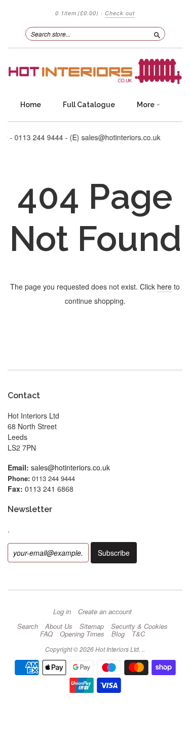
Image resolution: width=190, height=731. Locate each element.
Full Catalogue (89, 105)
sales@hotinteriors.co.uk (70, 467)
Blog (118, 634)
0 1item (77, 13)
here (164, 286)
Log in (62, 611)
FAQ (46, 634)
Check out (120, 13)
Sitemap (92, 626)
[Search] (157, 33)
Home (30, 105)
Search (27, 626)
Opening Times (82, 634)
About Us (58, 626)
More (146, 105)
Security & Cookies (139, 626)
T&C (138, 634)
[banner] (95, 71)
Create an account (105, 611)
